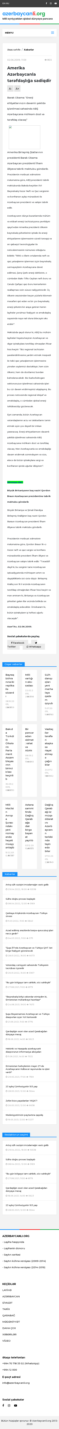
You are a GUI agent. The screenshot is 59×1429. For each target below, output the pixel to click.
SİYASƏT (7, 1302)
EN (4, 3)
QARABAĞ (8, 1315)
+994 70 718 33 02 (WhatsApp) (20, 1363)
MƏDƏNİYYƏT (11, 1321)
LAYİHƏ (6, 1290)
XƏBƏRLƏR (9, 1334)
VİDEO (6, 1340)
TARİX (6, 1309)
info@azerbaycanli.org (16, 1382)
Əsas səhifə (13, 49)
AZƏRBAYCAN (11, 1296)
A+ (17, 88)
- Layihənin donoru (13, 1248)
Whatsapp (34, 646)
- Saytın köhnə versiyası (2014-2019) (23, 1267)
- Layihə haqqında (13, 1241)
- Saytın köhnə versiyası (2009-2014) (24, 1260)
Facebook (18, 642)
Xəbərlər (29, 49)
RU (7, 3)
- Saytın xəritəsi (11, 1254)
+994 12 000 (9, 1369)
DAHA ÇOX (9, 1328)
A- (10, 88)
